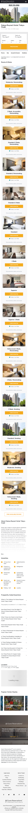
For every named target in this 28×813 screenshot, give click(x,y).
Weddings (24, 53)
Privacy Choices (19, 785)
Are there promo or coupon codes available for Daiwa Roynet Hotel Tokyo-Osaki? (11, 655)
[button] (1, 15)
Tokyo (9, 667)
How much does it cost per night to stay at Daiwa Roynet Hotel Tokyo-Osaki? (11, 611)
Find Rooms (14, 46)
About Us (7, 775)
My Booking (21, 777)
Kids (20, 40)
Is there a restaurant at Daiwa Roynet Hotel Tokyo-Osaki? (12, 631)
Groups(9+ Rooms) (15, 53)
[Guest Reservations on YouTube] (24, 794)
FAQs (7, 777)
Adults (12, 40)
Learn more (3, 58)
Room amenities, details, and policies (14, 92)
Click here (3, 762)
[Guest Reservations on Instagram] (14, 794)
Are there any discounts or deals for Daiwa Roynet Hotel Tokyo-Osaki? (12, 649)
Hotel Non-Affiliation (7, 789)
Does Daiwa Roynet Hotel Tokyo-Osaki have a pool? (12, 625)
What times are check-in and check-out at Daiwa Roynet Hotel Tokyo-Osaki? (12, 619)
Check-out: (17, 35)
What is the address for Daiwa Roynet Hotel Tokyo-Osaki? (12, 600)
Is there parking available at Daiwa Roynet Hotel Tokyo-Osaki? (11, 643)
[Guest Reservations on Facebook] (4, 794)
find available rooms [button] (14, 514)
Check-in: (4, 35)
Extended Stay (21, 783)
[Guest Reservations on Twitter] (9, 794)
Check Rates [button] (14, 86)
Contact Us (21, 775)
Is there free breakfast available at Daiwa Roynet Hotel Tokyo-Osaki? (11, 637)
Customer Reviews (6, 779)
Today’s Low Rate (14, 89)
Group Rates (21, 779)
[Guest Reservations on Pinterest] (19, 794)
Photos (3, 53)
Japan (17, 667)
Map (8, 53)
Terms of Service (7, 781)
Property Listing (7, 787)
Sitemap (7, 785)
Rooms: (4, 40)
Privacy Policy (7, 783)
